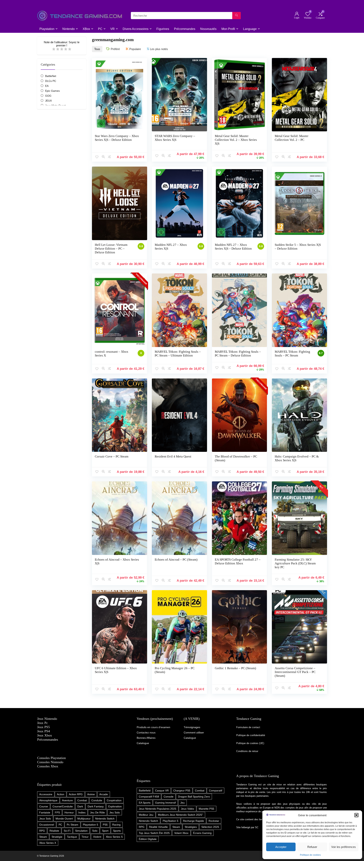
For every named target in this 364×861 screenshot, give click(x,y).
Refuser (312, 846)
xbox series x (47, 842)
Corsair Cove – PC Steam (111, 456)
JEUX (48, 100)
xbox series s (114, 836)
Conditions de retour (247, 751)
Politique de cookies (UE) (250, 743)
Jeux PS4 (43, 731)
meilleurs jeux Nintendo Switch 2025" (180, 814)
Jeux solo (45, 818)
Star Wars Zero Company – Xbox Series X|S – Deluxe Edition (117, 138)
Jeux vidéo (187, 808)
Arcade (103, 794)
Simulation (81, 830)
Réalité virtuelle (158, 826)
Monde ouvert (64, 818)
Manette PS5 (206, 808)
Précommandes (184, 29)
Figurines (162, 29)
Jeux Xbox (44, 735)
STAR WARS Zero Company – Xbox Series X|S (175, 138)
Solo (94, 830)
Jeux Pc (42, 723)
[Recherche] (236, 15)
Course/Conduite (63, 806)
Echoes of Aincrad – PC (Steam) (176, 559)
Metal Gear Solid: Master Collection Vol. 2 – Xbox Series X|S (236, 139)
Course (43, 806)
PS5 (105, 824)
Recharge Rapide (193, 820)
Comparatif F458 (149, 796)
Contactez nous (146, 732)
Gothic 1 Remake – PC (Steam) (235, 668)
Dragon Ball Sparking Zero (194, 796)
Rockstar (214, 820)
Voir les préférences (343, 846)
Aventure (67, 800)
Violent (97, 836)
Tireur (85, 836)
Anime (91, 794)
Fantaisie (44, 812)
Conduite (96, 800)
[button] (356, 815)
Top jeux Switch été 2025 (154, 832)
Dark (80, 806)
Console (168, 796)
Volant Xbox (181, 832)
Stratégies (191, 826)
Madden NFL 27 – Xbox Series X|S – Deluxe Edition (233, 246)
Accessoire (45, 794)
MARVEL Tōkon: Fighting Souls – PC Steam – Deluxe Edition (238, 353)
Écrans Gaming (202, 832)
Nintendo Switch (105, 818)
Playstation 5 (90, 824)
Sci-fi (67, 830)
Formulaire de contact (248, 727)
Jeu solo (114, 812)
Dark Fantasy (96, 806)
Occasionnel (46, 824)
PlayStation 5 (170, 820)
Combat (82, 800)
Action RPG (76, 794)
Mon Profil (228, 29)
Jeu (182, 802)
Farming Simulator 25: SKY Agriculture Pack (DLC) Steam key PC (295, 563)
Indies (82, 812)
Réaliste (54, 830)
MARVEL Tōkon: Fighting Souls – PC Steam (292, 353)
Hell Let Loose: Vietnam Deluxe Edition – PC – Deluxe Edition (111, 248)
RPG (42, 830)
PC (100, 29)
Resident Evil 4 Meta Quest (173, 456)
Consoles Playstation (51, 758)
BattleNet (50, 76)
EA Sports (145, 802)
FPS (57, 812)
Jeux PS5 (43, 727)
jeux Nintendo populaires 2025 (157, 808)
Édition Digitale (148, 839)
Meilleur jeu (146, 814)
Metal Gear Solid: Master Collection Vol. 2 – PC (291, 138)
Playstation (46, 29)
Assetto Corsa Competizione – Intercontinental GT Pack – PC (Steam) (295, 672)
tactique (72, 836)
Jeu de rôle (97, 812)
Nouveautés (208, 29)
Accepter (280, 846)
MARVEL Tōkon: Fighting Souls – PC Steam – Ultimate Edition (178, 353)
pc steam (72, 824)
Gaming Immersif (165, 802)
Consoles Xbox (47, 766)
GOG (48, 95)
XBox (86, 29)
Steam (43, 836)
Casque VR (162, 790)
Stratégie (57, 836)
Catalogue (190, 737)
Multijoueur (84, 818)
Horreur (69, 812)
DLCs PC (50, 80)
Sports (117, 830)
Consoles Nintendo (50, 762)
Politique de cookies (310, 855)
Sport (105, 830)
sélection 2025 (210, 826)
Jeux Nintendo (47, 719)
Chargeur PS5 (181, 790)
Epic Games (52, 90)
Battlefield (145, 790)
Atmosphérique (48, 800)
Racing (116, 824)
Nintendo (68, 29)
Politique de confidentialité (251, 735)
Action (60, 794)
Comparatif (215, 790)
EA (47, 85)
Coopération (114, 800)
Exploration (115, 806)
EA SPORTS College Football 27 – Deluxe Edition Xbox (237, 561)
